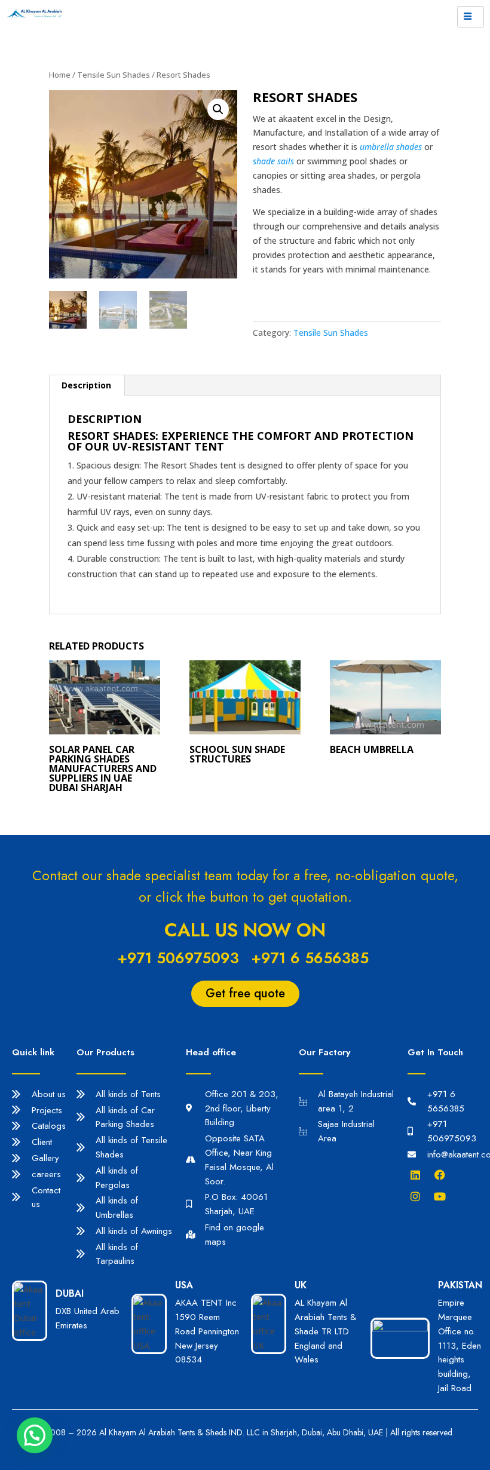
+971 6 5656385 (310, 958)
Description (86, 385)
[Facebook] (443, 1175)
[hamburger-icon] (470, 16)
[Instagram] (418, 1196)
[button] (35, 1435)
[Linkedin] (418, 1175)
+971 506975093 (178, 958)
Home (60, 74)
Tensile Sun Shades (113, 74)
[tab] (86, 385)
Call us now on (245, 930)
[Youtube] (443, 1196)
